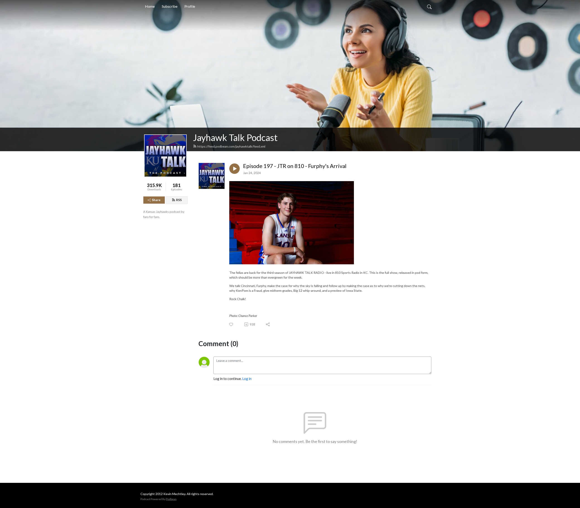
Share (156, 200)
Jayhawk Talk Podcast (235, 137)
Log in (246, 378)
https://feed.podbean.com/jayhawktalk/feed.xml (231, 146)
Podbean (171, 499)
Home (150, 6)
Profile (189, 6)
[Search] (429, 6)
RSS (179, 200)
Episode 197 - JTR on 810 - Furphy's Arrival (294, 166)
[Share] (268, 324)
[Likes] (231, 324)
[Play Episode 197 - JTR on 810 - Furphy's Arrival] (234, 168)
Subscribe (169, 6)
